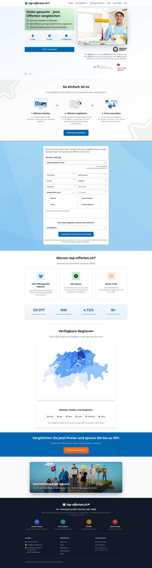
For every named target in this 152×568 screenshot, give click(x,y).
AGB (61, 554)
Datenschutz (64, 551)
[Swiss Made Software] (121, 67)
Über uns (63, 542)
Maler (31, 74)
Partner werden (100, 542)
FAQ (61, 545)
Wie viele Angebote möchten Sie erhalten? (76, 223)
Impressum (64, 548)
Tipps (71, 3)
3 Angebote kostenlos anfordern (76, 234)
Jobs (109, 3)
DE (125, 3)
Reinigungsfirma (97, 3)
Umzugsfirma (81, 3)
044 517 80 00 (32, 542)
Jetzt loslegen (49, 49)
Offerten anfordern (76, 133)
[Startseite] (25, 74)
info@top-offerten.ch (34, 545)
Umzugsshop (100, 545)
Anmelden (117, 3)
